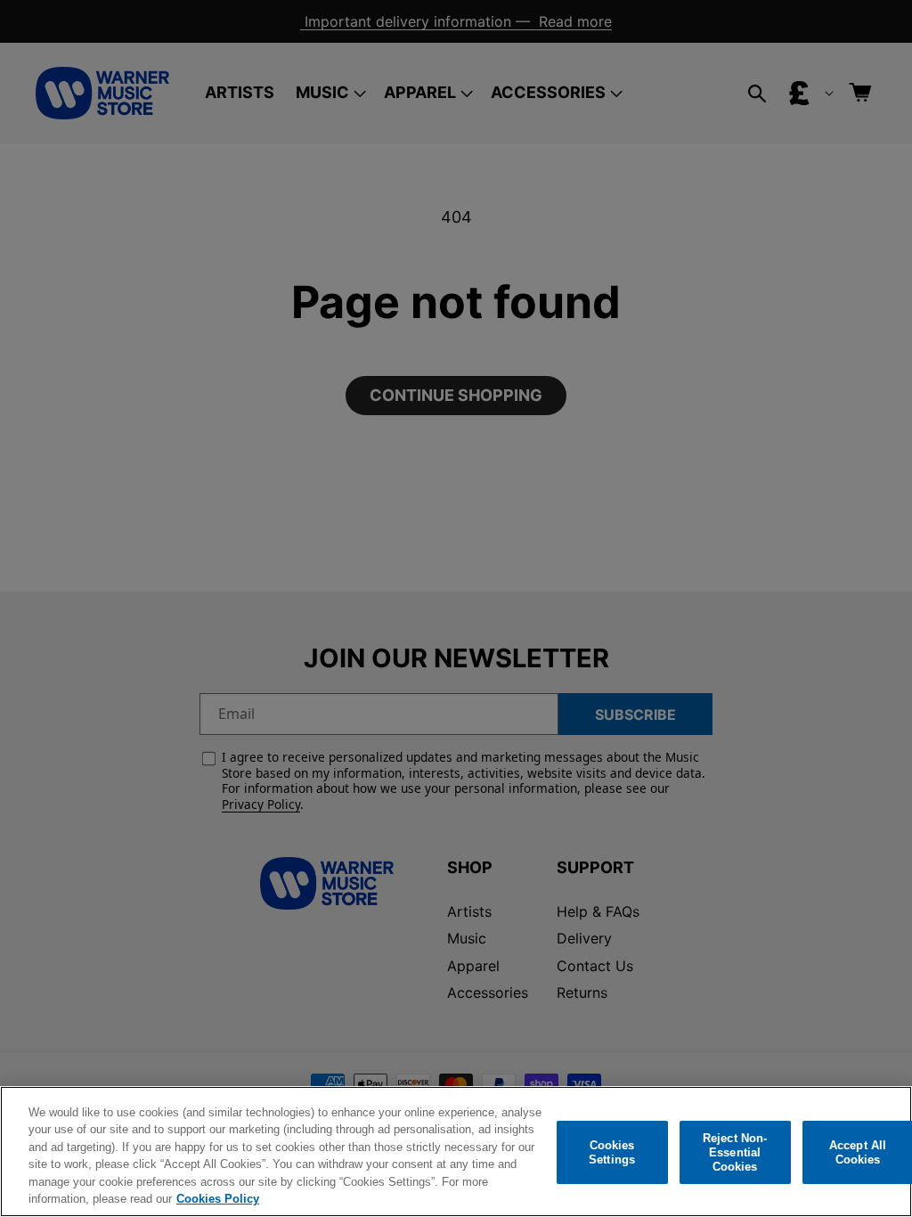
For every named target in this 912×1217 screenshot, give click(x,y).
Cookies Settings (612, 1152)
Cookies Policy (217, 1198)
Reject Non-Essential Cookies (735, 1152)
